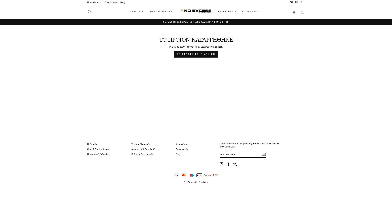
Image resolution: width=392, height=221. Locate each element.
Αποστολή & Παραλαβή (143, 149)
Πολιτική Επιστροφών (142, 154)
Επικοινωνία (110, 2)
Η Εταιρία (92, 144)
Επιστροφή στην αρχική (196, 54)
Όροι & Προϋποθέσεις (98, 149)
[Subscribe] (264, 154)
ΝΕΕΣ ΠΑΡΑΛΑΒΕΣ (162, 11)
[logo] (196, 11)
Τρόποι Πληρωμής (140, 144)
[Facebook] (228, 164)
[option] (196, 22)
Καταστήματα (182, 144)
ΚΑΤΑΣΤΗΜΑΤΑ (227, 11)
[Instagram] (221, 164)
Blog (122, 2)
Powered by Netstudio (198, 182)
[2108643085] (235, 164)
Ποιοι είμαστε (94, 2)
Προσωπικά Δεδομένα (98, 154)
